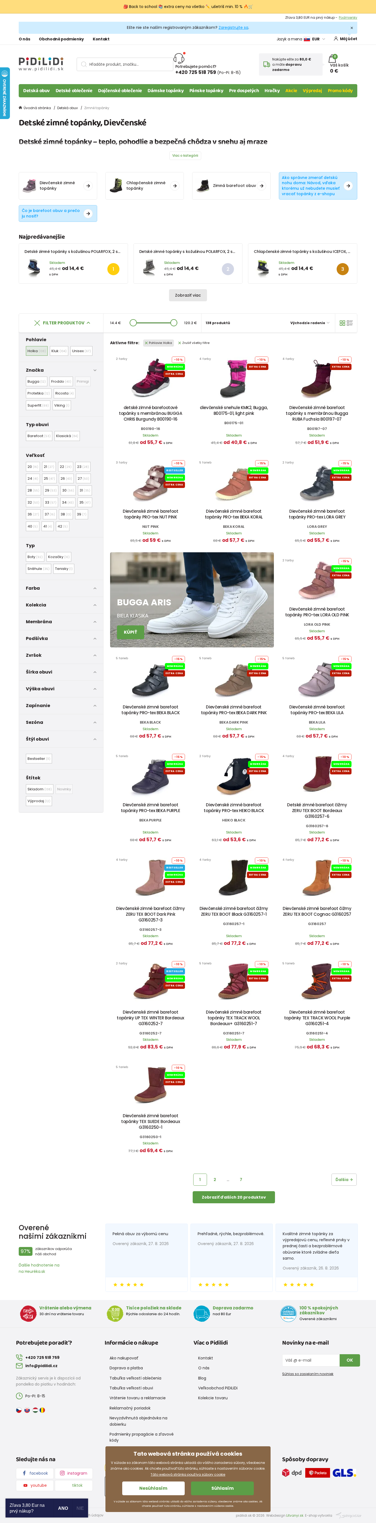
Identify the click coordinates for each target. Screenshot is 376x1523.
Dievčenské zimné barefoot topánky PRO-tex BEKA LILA (317, 710)
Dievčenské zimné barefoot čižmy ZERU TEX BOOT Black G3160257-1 (234, 911)
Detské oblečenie (74, 91)
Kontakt (101, 39)
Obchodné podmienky (61, 39)
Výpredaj (312, 91)
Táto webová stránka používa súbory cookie (188, 1474)
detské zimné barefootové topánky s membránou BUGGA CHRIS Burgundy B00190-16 (150, 413)
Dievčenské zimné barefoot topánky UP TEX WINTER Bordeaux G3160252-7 (150, 1018)
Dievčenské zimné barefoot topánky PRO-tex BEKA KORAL (234, 514)
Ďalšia (342, 1179)
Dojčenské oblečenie (120, 91)
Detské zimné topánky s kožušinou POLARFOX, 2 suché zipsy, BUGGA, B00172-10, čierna (221, 251)
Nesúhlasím (153, 1488)
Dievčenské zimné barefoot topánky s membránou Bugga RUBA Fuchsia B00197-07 (317, 413)
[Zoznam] (350, 323)
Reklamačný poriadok (130, 1408)
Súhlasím (222, 1488)
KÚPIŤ (130, 632)
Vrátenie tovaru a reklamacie (138, 1398)
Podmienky (348, 17)
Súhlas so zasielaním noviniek (307, 1374)
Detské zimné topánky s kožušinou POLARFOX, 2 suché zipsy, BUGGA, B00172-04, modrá (107, 251)
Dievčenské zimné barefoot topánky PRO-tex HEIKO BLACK (234, 807)
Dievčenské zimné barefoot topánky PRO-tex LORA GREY (317, 514)
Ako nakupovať (124, 1358)
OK (350, 1360)
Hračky (272, 91)
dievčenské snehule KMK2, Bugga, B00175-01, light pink (234, 410)
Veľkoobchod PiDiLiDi (218, 1388)
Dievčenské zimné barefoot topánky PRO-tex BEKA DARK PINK (234, 710)
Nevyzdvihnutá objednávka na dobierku (138, 1421)
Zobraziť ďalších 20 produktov (234, 1197)
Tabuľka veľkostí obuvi (131, 1388)
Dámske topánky (166, 91)
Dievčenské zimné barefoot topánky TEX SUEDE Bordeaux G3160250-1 (150, 1121)
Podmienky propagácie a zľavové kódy (142, 1437)
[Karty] (342, 323)
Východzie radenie (308, 323)
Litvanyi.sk (294, 1515)
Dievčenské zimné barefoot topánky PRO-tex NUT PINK (150, 514)
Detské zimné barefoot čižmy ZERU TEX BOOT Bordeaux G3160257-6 (317, 810)
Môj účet (348, 39)
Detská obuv (36, 91)
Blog (202, 1378)
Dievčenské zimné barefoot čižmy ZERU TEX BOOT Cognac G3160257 (317, 911)
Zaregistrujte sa (233, 27)
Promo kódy (340, 91)
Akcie (291, 91)
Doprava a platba (126, 1368)
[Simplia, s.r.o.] (348, 1515)
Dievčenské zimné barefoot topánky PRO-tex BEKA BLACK (150, 710)
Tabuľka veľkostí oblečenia (135, 1378)
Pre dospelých (244, 91)
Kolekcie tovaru (213, 1398)
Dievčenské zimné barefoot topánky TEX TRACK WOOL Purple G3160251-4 (317, 1018)
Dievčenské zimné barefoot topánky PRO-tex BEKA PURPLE (150, 807)
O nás (24, 39)
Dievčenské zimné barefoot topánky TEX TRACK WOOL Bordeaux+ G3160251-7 (233, 1018)
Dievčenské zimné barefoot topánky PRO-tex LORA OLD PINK (317, 612)
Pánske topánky (206, 91)
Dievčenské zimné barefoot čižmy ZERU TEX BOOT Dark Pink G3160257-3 (150, 914)
